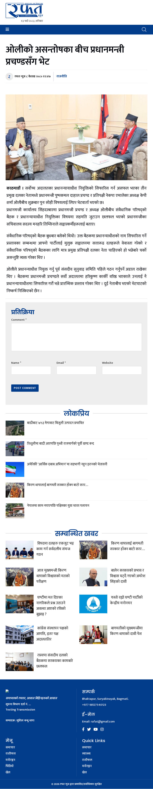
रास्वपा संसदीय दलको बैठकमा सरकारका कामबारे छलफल (54, 661)
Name (16, 362)
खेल (8, 772)
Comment (18, 319)
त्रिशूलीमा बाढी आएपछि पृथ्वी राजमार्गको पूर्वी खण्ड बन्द (60, 443)
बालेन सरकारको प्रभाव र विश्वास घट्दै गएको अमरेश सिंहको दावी (127, 576)
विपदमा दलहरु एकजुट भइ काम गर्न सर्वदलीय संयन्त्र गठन (55, 549)
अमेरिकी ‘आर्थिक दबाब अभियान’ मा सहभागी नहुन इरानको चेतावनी (67, 464)
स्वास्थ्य (86, 753)
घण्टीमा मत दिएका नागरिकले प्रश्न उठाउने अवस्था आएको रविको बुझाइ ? (50, 605)
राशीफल (11, 753)
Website (107, 362)
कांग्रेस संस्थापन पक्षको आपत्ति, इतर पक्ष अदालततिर (52, 634)
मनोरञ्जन (10, 760)
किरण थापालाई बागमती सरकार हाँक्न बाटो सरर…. (57, 485)
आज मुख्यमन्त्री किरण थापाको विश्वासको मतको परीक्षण (53, 576)
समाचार (10, 747)
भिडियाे (10, 766)
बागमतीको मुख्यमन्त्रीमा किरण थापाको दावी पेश (126, 631)
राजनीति (62, 76)
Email (61, 362)
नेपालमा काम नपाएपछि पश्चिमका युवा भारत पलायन (58, 506)
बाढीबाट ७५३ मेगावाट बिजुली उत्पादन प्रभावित (55, 423)
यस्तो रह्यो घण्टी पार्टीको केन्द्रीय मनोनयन (126, 600)
